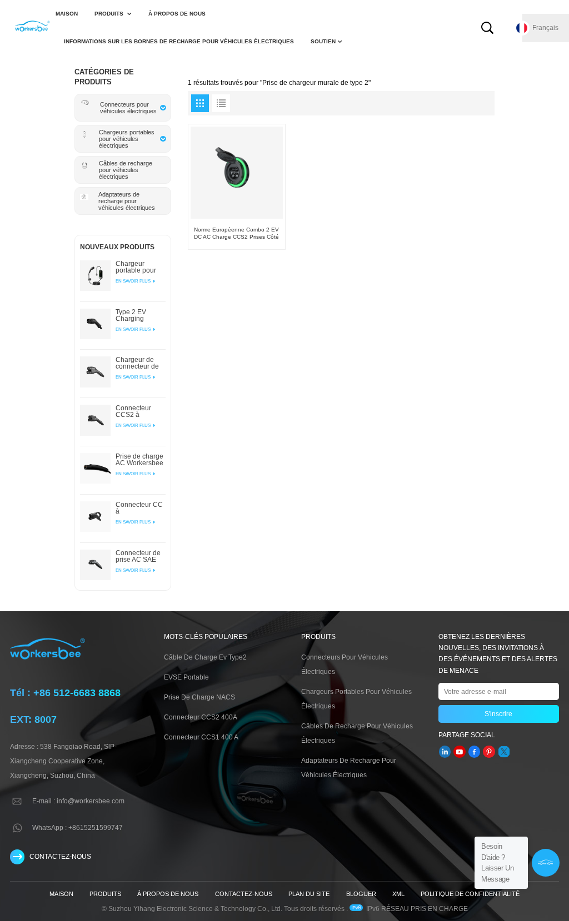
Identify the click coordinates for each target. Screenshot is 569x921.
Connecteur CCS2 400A (200, 717)
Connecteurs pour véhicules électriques (344, 664)
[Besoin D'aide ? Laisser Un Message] (546, 863)
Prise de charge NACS (199, 697)
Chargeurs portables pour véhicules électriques (356, 699)
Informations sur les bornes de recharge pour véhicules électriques (179, 41)
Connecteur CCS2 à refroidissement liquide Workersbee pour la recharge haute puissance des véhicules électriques (139, 411)
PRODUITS (109, 14)
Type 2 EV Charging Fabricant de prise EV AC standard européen (134, 315)
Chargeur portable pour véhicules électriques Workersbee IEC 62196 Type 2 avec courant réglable (140, 267)
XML (398, 893)
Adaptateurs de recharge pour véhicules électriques (348, 768)
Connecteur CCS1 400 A (201, 737)
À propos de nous (177, 14)
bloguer (361, 893)
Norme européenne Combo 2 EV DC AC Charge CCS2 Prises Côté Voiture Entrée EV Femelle (236, 233)
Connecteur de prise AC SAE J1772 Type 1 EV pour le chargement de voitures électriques (138, 556)
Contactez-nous (243, 893)
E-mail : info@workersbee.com (78, 801)
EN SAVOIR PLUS (134, 281)
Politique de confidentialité (470, 893)
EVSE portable (186, 677)
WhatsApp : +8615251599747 (77, 828)
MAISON (67, 14)
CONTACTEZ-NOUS (60, 856)
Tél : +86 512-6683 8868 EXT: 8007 (65, 706)
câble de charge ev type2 (205, 657)
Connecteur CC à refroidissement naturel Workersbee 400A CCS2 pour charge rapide (139, 508)
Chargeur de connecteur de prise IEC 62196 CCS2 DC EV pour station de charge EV (140, 363)
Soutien (323, 41)
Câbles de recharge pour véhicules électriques (357, 733)
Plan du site (309, 893)
